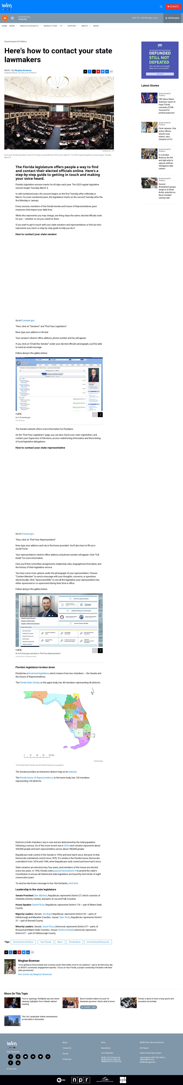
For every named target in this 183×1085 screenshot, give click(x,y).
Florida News (74, 942)
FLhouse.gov (27, 533)
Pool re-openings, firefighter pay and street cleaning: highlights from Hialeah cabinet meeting (40, 1001)
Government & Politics (15, 41)
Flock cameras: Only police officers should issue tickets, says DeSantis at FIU (167, 134)
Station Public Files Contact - (151, 1053)
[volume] (12, 18)
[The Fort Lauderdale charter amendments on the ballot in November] (12, 1020)
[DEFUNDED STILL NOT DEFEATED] (160, 60)
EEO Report (144, 1048)
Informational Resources (98, 942)
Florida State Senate (30, 682)
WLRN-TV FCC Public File (110, 1057)
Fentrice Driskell (66, 930)
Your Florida (45, 942)
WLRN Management (147, 1062)
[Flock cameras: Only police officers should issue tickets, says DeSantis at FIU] (149, 127)
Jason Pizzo (48, 926)
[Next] (100, 414)
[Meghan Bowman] (10, 966)
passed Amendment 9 (65, 870)
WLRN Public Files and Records (152, 1042)
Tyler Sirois (64, 917)
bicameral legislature (38, 673)
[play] (5, 18)
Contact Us (67, 1048)
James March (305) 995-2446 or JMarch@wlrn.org (152, 1058)
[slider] (16, 18)
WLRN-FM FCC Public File (110, 1059)
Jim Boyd (47, 914)
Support (72, 26)
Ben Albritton (40, 895)
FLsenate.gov (27, 320)
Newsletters (50, 26)
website (73, 771)
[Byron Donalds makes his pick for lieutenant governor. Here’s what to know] (70, 1002)
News (60, 942)
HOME (4, 26)
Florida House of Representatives (36, 777)
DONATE (174, 6)
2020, (66, 845)
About (85, 26)
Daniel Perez (38, 904)
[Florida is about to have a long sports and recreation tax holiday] (129, 1002)
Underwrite (67, 1059)
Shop (103, 1042)
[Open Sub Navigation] (17, 26)
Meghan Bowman (23, 70)
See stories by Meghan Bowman (35, 974)
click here (73, 883)
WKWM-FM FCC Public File (111, 1061)
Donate (65, 1054)
